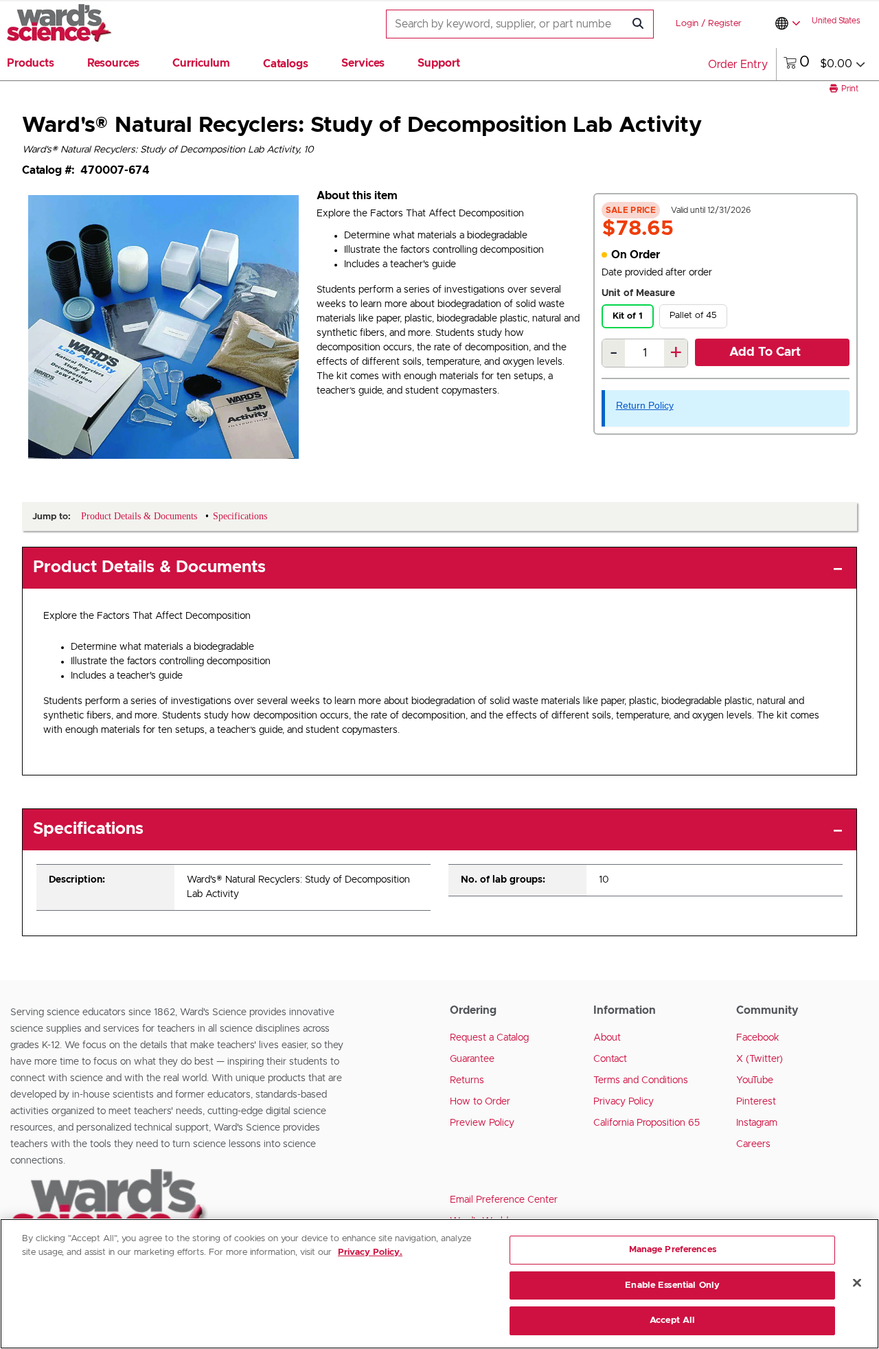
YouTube (754, 1080)
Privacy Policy (623, 1102)
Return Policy (645, 405)
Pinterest (756, 1102)
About (607, 1038)
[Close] (857, 1283)
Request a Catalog (489, 1038)
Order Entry (738, 64)
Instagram (756, 1123)
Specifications (88, 829)
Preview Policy (482, 1123)
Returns (467, 1080)
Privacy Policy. (370, 1252)
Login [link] (687, 23)
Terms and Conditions (640, 1080)
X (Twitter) (759, 1059)
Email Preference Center (504, 1200)
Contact (610, 1059)
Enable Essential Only (672, 1285)
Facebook (757, 1038)
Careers (753, 1144)
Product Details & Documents (149, 567)
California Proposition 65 (646, 1123)
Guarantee (472, 1059)
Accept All (672, 1320)
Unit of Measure (638, 293)
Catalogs (285, 63)
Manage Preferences (672, 1249)
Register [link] (725, 23)
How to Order (480, 1102)
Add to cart (765, 352)
